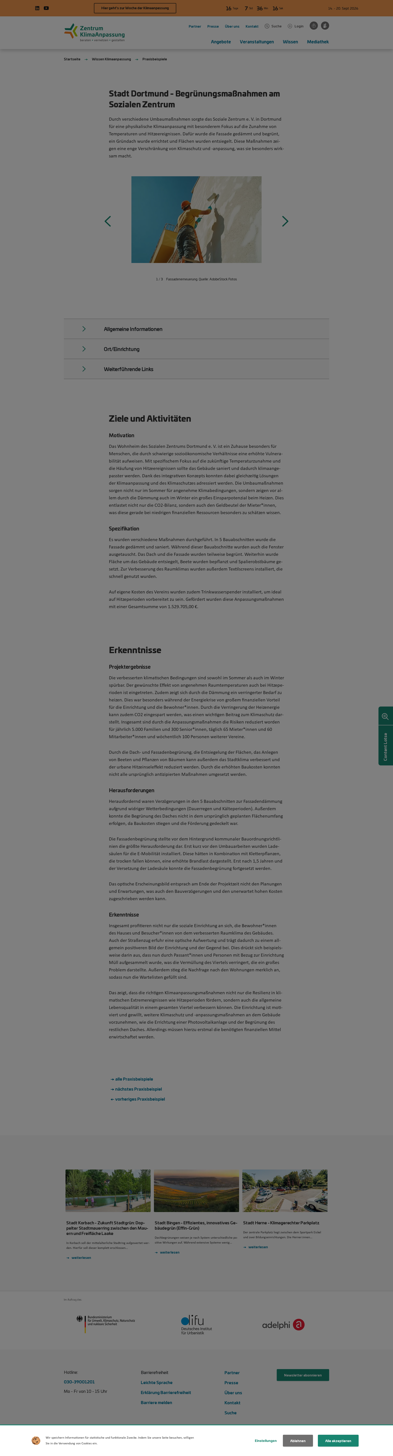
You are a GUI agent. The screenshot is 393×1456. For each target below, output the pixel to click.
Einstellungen (266, 1441)
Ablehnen (298, 1440)
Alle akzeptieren (338, 1440)
